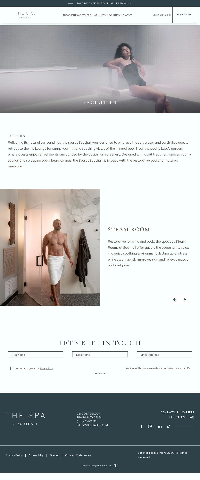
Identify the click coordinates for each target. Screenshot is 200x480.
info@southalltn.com (92, 425)
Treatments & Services (77, 15)
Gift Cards (177, 416)
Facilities (114, 15)
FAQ (191, 417)
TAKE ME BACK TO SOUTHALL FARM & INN (104, 3)
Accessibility (36, 455)
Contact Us (169, 412)
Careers (188, 412)
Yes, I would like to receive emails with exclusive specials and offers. (159, 368)
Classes (127, 15)
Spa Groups (111, 25)
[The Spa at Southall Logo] (25, 424)
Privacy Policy (46, 368)
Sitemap (54, 455)
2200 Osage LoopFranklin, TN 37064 (89, 415)
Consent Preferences (78, 455)
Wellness (99, 15)
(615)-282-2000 (162, 14)
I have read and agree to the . (33, 368)
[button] (174, 299)
